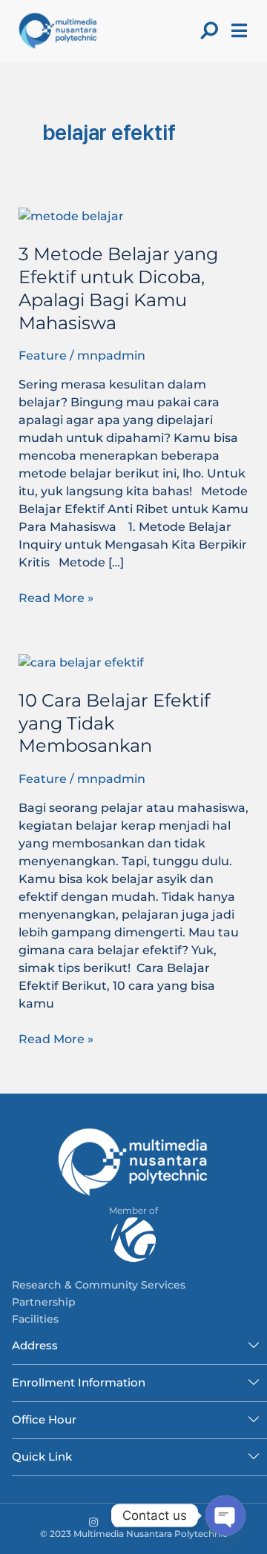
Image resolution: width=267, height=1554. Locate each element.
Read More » (56, 597)
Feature (43, 355)
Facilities (35, 1319)
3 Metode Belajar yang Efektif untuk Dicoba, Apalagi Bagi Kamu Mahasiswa (118, 288)
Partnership (44, 1302)
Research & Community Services (98, 1285)
